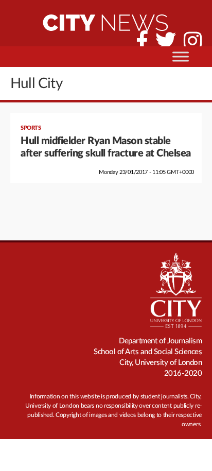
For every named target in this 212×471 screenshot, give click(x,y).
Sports (31, 128)
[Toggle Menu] (180, 56)
